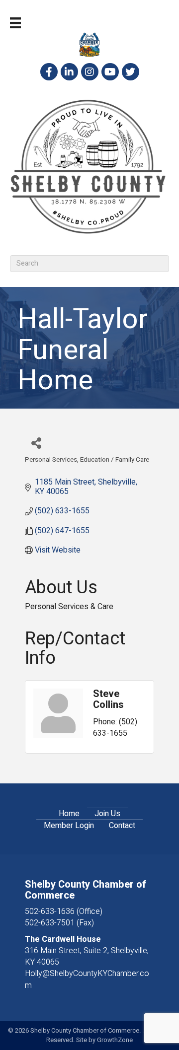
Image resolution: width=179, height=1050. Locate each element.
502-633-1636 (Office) (63, 911)
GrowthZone (115, 1040)
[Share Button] (36, 442)
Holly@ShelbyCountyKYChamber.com (87, 979)
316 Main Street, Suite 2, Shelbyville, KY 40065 (87, 956)
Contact (122, 826)
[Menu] (15, 23)
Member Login (69, 826)
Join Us (107, 814)
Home (69, 814)
